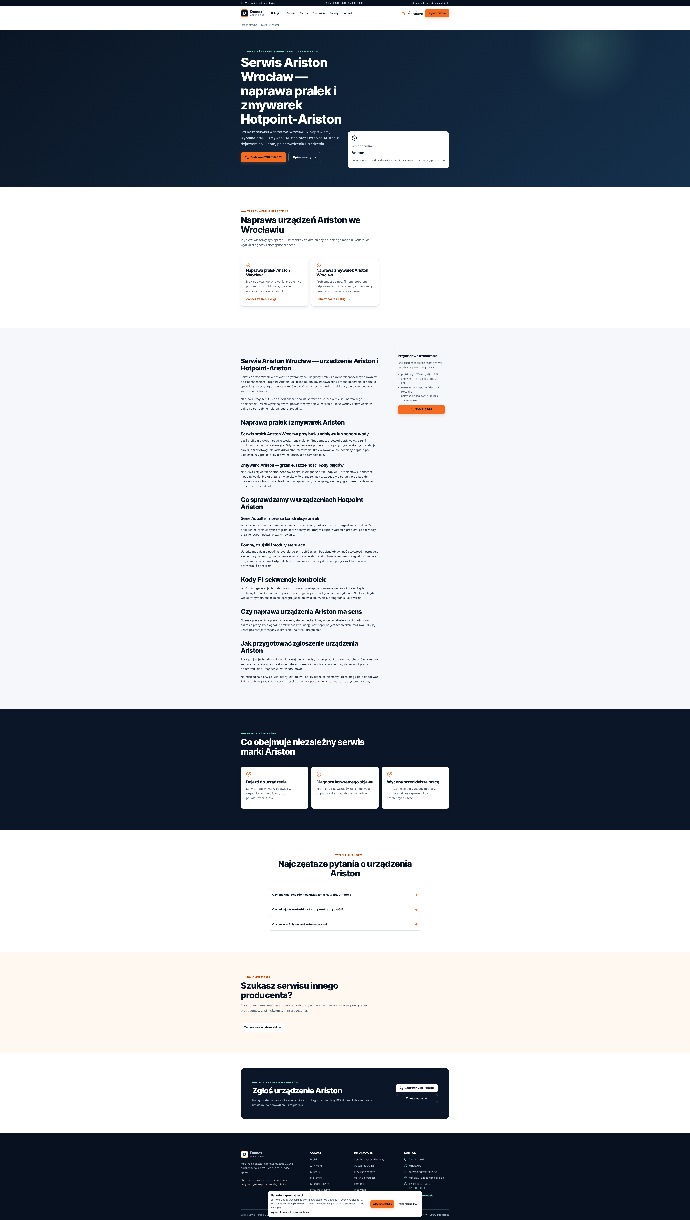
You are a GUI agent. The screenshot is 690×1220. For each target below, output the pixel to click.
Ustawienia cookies (439, 1215)
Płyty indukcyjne (320, 1189)
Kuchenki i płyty (319, 1183)
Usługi (275, 13)
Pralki (313, 1159)
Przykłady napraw (364, 1171)
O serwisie (318, 13)
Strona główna (249, 24)
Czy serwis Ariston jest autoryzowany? (299, 924)
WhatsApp (415, 1165)
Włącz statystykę (382, 1204)
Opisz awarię (302, 157)
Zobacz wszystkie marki (260, 1027)
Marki (264, 24)
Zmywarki (316, 1165)
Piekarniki (316, 1177)
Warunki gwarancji (364, 1177)
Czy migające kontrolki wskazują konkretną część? (308, 909)
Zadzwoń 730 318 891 (266, 157)
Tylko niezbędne (407, 1204)
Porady (334, 13)
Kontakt (347, 13)
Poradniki (359, 1183)
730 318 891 (423, 409)
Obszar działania (364, 1165)
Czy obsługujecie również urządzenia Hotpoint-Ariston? (311, 894)
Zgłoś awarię (437, 13)
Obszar (303, 13)
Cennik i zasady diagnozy (369, 1159)
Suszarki (315, 1171)
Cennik (290, 13)
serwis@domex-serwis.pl (423, 1171)
